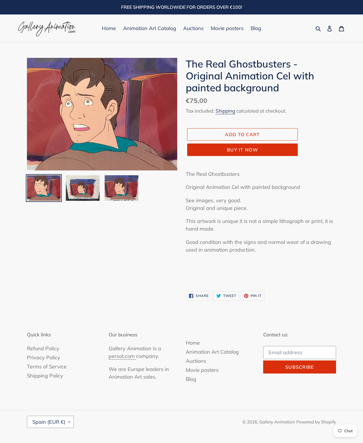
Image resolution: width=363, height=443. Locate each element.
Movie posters (202, 370)
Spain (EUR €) (49, 422)
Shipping (225, 111)
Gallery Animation (277, 422)
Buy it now (242, 150)
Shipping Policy (45, 375)
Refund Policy (43, 348)
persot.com (122, 356)
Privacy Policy (43, 357)
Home (193, 342)
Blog (191, 379)
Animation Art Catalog (212, 352)
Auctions (196, 361)
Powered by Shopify (316, 422)
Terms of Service (47, 366)
